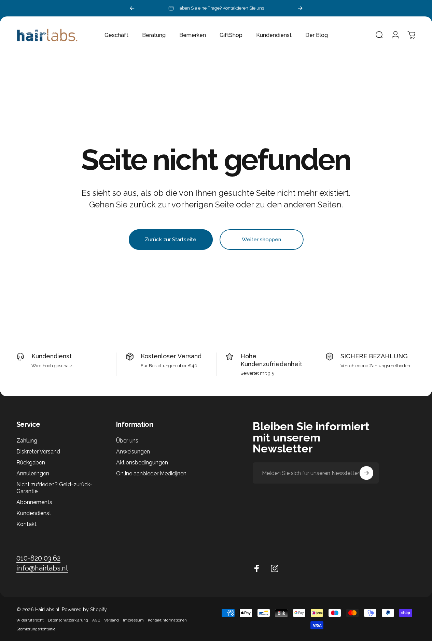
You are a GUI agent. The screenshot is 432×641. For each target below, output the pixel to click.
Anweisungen (133, 451)
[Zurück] (132, 8)
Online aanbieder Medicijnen (151, 474)
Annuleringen (32, 474)
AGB (96, 620)
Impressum (133, 620)
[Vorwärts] (300, 8)
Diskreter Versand (38, 451)
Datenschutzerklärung (68, 620)
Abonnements (34, 502)
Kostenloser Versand (171, 356)
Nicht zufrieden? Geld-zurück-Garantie (54, 488)
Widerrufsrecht (30, 620)
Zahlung (26, 440)
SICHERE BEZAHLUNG (374, 356)
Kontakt (26, 524)
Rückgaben (30, 463)
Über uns (127, 440)
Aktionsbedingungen (142, 463)
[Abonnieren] (366, 473)
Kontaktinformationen (167, 620)
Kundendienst (51, 356)
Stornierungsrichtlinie (35, 629)
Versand (111, 620)
